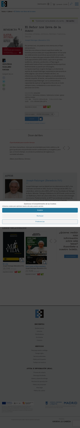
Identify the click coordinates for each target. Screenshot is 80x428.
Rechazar (40, 216)
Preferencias (40, 222)
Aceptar (40, 210)
